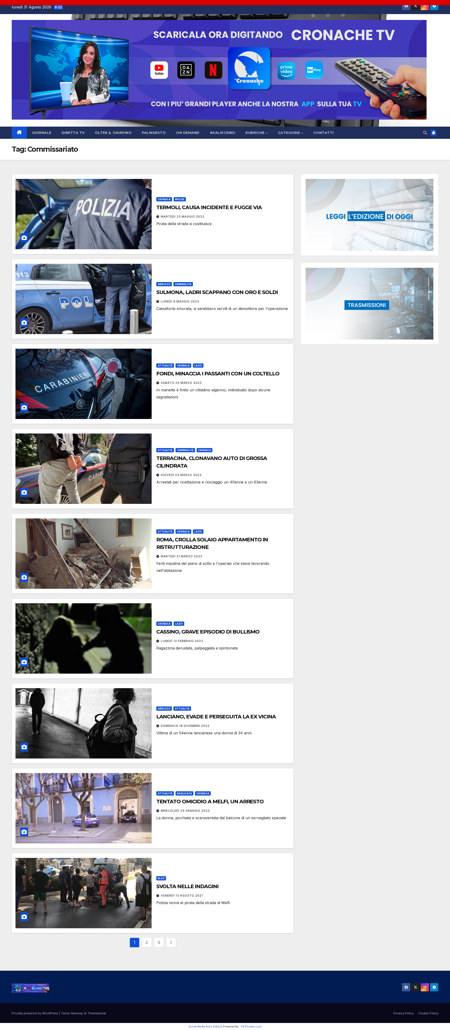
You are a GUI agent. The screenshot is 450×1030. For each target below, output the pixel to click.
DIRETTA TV (73, 133)
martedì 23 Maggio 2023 (182, 216)
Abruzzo (164, 284)
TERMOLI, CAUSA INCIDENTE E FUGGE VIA (209, 207)
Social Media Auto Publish (205, 1026)
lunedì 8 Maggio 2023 (180, 301)
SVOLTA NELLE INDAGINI (187, 886)
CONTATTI (323, 133)
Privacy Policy (403, 1013)
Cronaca (164, 199)
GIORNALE (41, 133)
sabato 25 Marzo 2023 (181, 383)
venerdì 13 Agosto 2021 (182, 895)
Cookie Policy (428, 1013)
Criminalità (183, 284)
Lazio (198, 365)
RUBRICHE (255, 133)
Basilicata (184, 793)
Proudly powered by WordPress (35, 1013)
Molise (179, 199)
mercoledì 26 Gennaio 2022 (185, 810)
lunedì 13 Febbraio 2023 (182, 641)
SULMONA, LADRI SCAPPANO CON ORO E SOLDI (217, 292)
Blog (161, 878)
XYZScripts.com (251, 1026)
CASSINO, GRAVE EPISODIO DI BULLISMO (208, 632)
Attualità (165, 365)
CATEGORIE (289, 133)
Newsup (77, 1013)
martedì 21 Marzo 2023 (181, 556)
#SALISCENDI (222, 133)
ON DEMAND (188, 133)
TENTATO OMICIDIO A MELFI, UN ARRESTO (210, 801)
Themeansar (96, 1013)
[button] (425, 132)
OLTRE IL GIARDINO (113, 133)
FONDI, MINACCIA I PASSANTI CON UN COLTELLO (217, 373)
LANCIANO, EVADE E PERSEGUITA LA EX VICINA (216, 716)
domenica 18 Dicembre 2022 (185, 726)
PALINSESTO (154, 133)
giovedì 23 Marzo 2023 (181, 475)
